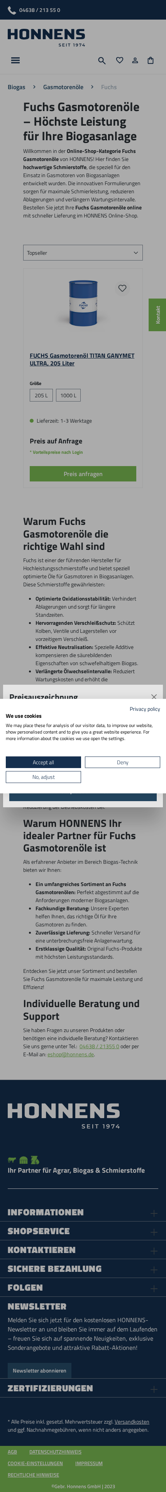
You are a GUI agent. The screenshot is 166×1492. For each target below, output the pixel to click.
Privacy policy (145, 708)
